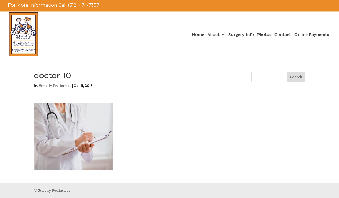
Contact (282, 35)
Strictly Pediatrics (55, 85)
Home (198, 35)
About (213, 35)
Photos (264, 35)
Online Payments (311, 35)
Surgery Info (241, 35)
